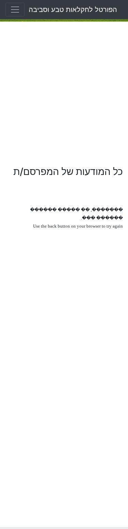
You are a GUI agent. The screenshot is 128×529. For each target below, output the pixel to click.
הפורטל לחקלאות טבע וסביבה (73, 9)
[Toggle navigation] (15, 9)
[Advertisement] (64, 94)
